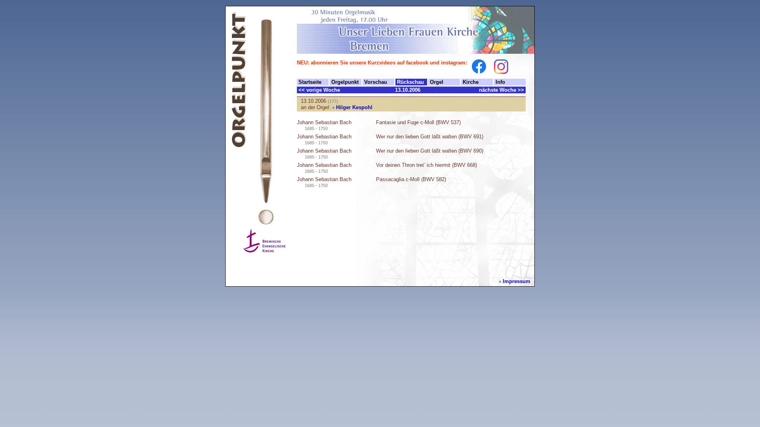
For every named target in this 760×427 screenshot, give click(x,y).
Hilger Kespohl (354, 107)
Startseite (309, 82)
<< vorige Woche (319, 90)
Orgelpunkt (345, 82)
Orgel (436, 82)
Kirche (471, 82)
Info (500, 82)
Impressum (516, 281)
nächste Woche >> (501, 90)
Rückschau (410, 82)
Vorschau (375, 82)
